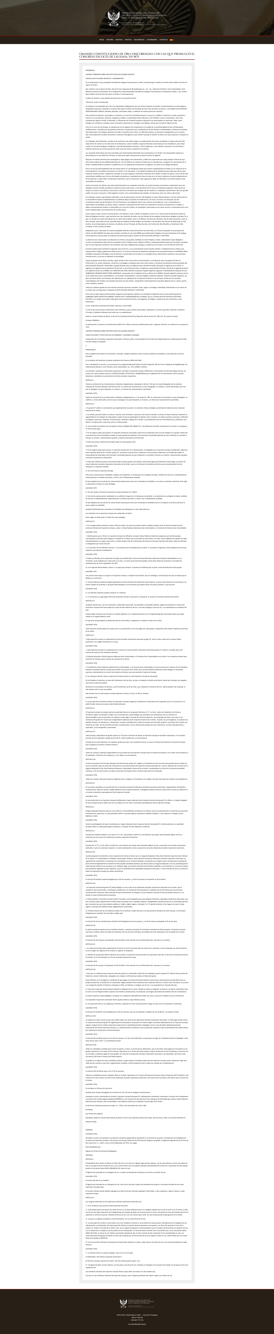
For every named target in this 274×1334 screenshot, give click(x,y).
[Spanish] (172, 40)
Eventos (128, 40)
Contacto (163, 40)
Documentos (139, 40)
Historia (109, 40)
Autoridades (152, 40)
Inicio (101, 40)
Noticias (119, 40)
